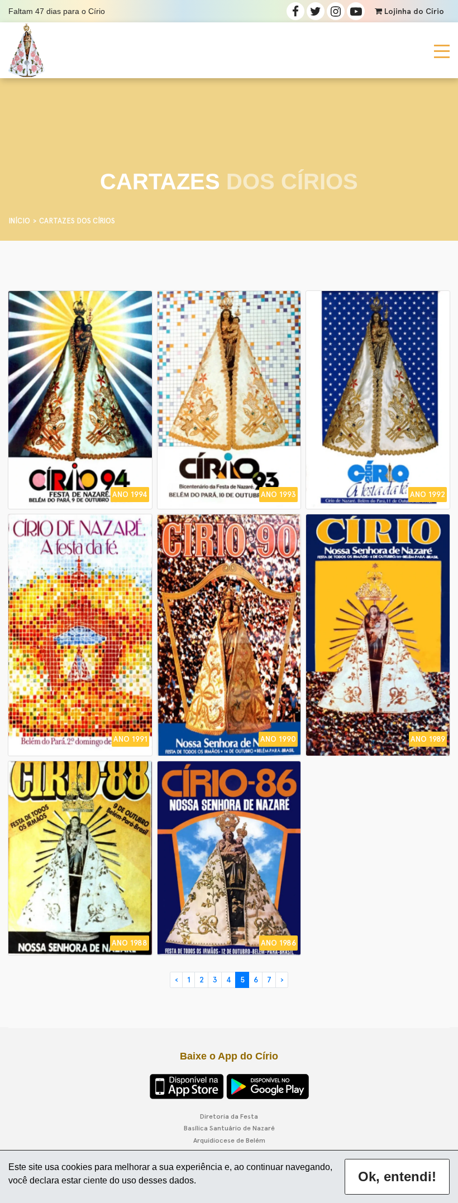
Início (19, 221)
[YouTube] (356, 11)
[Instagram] (336, 11)
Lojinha (413, 11)
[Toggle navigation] (442, 50)
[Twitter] (316, 11)
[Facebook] (295, 11)
